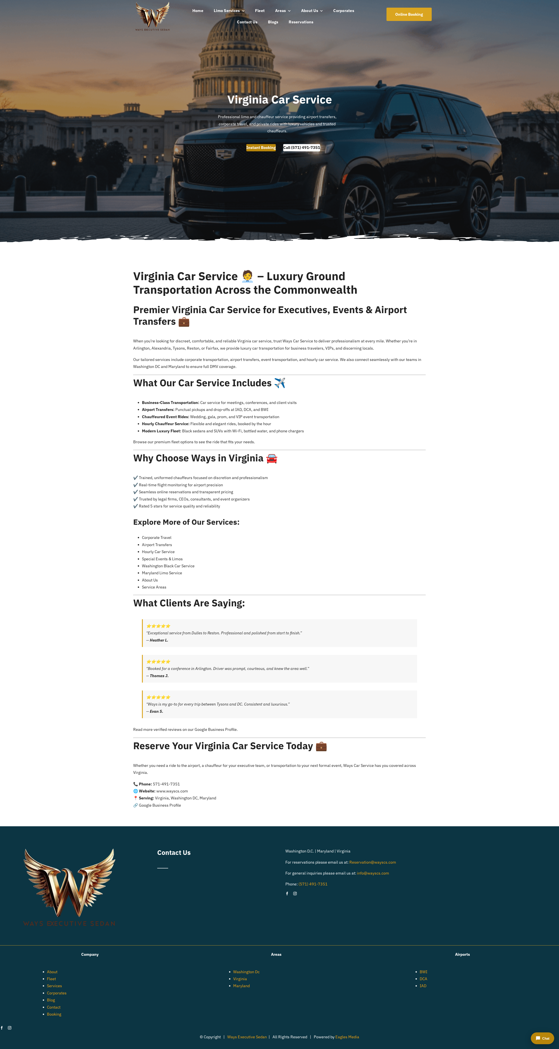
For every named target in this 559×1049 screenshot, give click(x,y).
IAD (423, 985)
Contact (53, 1007)
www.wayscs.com (172, 791)
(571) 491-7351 (313, 884)
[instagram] (295, 893)
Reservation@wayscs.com (372, 862)
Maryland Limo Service (162, 572)
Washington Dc (246, 971)
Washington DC (146, 366)
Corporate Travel (156, 537)
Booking (54, 1014)
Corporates (57, 993)
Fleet (51, 978)
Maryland (176, 366)
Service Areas (154, 587)
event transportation (279, 359)
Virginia (240, 978)
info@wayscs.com (373, 873)
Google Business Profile (216, 729)
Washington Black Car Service (168, 565)
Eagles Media (347, 1036)
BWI (423, 971)
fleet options (182, 441)
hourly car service (322, 359)
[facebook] (287, 893)
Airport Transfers (157, 544)
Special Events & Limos (162, 558)
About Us (150, 580)
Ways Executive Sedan (247, 1036)
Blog (51, 999)
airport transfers (244, 359)
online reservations (174, 491)
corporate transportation (206, 359)
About (52, 971)
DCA (423, 978)
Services (54, 985)
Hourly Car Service (158, 551)
